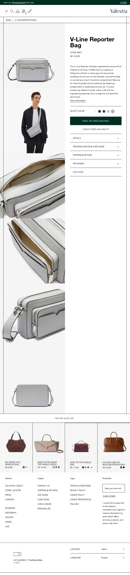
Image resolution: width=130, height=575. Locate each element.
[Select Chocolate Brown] (59, 467)
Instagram (10, 512)
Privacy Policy (77, 490)
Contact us (44, 485)
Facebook (10, 508)
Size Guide (43, 494)
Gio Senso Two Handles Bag (12, 463)
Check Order (44, 503)
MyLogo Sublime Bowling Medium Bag (114, 463)
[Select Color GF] (104, 111)
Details (77, 138)
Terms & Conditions (80, 485)
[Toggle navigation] (6, 11)
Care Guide (43, 499)
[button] (18, 11)
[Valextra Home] (118, 11)
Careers (9, 499)
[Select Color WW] (95, 111)
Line (7, 526)
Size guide (78, 171)
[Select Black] (124, 467)
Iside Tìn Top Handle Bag (80, 463)
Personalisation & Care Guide (88, 146)
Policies (74, 503)
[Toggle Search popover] (12, 11)
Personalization (12, 2)
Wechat (9, 517)
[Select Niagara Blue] (85, 467)
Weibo (8, 521)
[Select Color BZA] (99, 111)
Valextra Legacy (14, 485)
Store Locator (13, 490)
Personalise (44, 508)
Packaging (78, 163)
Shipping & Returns (48, 490)
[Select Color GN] (108, 111)
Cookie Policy (77, 494)
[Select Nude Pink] (26, 467)
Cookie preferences (80, 499)
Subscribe (109, 496)
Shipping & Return (82, 154)
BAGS (8, 20)
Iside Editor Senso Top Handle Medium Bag (48, 463)
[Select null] (56, 467)
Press (8, 494)
